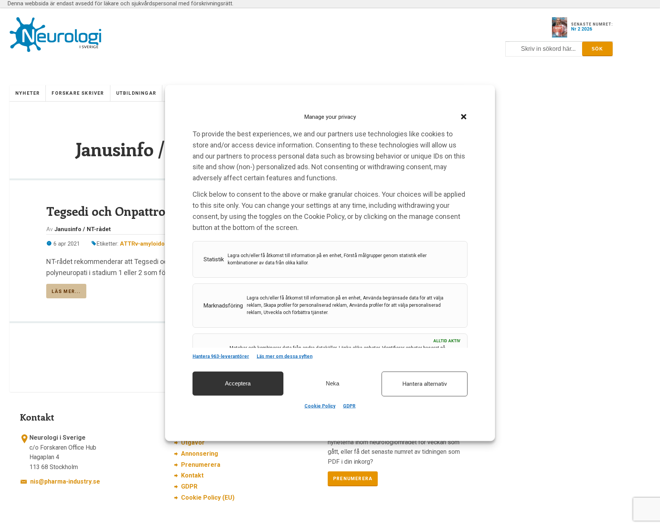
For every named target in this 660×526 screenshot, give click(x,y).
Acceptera (238, 383)
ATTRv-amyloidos (144, 243)
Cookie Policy (319, 406)
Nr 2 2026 (581, 29)
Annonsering (199, 453)
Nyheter (27, 93)
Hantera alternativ (425, 383)
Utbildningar (136, 93)
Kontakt (192, 475)
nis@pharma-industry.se (65, 481)
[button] (463, 116)
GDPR (349, 406)
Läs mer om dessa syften (284, 356)
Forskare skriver (78, 93)
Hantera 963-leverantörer (220, 356)
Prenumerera (200, 464)
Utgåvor (193, 442)
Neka (332, 383)
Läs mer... (66, 291)
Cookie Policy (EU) (208, 497)
